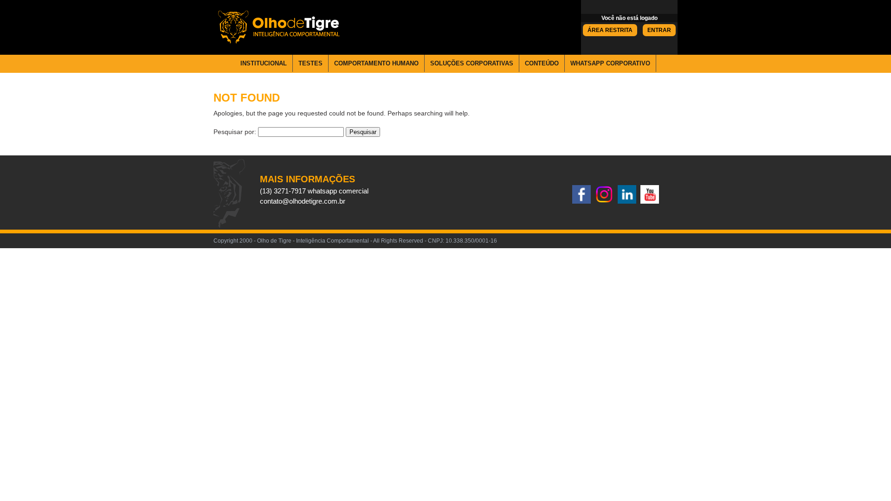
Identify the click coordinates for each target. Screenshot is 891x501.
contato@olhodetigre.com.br (302, 201)
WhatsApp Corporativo (610, 63)
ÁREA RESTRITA (610, 30)
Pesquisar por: (234, 131)
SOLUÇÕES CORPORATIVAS (471, 63)
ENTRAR (659, 30)
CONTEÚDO (542, 63)
